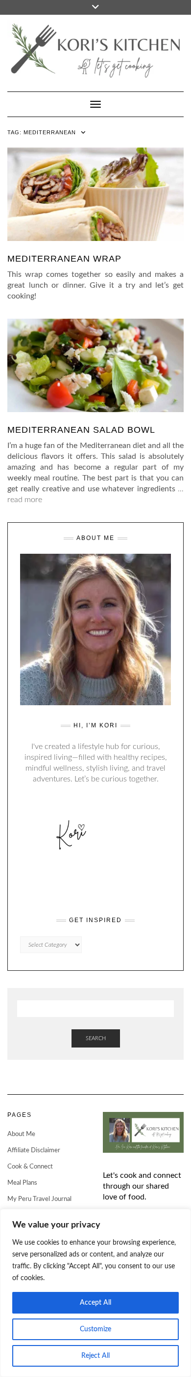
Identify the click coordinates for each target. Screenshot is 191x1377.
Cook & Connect (30, 1167)
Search (96, 1038)
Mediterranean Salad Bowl (81, 430)
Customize (95, 1329)
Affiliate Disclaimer (33, 1150)
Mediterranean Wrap (64, 259)
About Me (21, 1134)
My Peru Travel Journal (39, 1199)
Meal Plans (22, 1183)
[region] (95, 1293)
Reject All (95, 1355)
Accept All (95, 1302)
